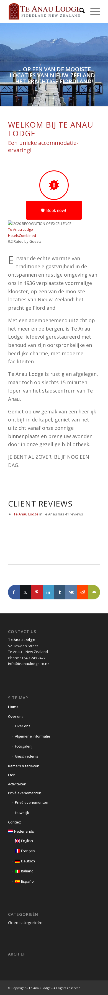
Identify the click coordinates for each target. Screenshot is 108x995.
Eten (12, 774)
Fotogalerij (23, 746)
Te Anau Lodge (20, 229)
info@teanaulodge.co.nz (28, 663)
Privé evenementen (24, 792)
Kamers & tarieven (23, 765)
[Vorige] (5, 64)
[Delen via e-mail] (94, 592)
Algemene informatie (32, 736)
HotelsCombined (22, 235)
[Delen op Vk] (71, 592)
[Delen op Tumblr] (59, 592)
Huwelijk (22, 812)
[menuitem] (79, 11)
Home (13, 706)
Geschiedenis (26, 756)
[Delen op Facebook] (13, 592)
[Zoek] (79, 11)
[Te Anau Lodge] (44, 11)
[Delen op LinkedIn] (48, 592)
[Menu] (92, 11)
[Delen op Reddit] (82, 592)
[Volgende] (103, 64)
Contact (14, 822)
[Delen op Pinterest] (36, 592)
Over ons (16, 716)
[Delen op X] (25, 592)
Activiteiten (17, 783)
